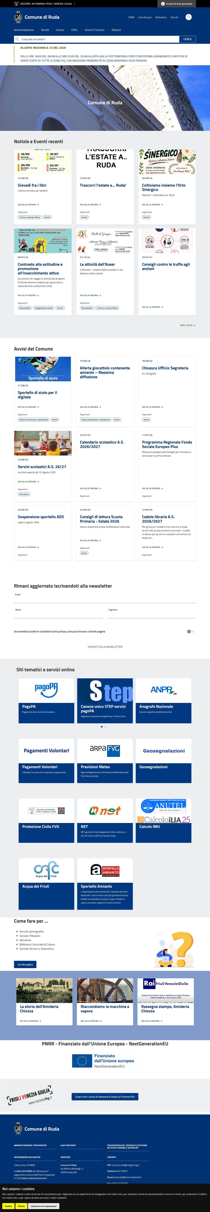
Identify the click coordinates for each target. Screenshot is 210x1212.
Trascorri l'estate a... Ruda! (103, 185)
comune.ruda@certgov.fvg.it (125, 1165)
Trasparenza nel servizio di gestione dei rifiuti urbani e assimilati (127, 1146)
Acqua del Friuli (35, 886)
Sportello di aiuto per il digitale (37, 394)
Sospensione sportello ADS (41, 517)
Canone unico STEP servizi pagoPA (103, 708)
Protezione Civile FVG (40, 826)
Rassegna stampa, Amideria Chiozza (165, 1008)
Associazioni (24, 307)
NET (84, 826)
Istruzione (24, 494)
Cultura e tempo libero (29, 217)
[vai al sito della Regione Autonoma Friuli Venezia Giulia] (44, 3)
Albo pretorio (68, 1145)
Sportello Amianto (96, 886)
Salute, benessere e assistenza (33, 419)
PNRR (131, 17)
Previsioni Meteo (95, 767)
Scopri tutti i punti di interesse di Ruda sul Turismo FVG (105, 1097)
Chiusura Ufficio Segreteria (165, 368)
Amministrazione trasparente (30, 1145)
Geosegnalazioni (153, 767)
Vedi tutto (186, 325)
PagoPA (29, 706)
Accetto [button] (8, 1206)
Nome (18, 609)
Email (17, 594)
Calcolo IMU (149, 826)
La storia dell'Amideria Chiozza (39, 1008)
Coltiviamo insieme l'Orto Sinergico (164, 187)
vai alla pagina (25, 964)
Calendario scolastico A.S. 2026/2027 (102, 444)
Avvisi (54, 419)
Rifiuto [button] (21, 1206)
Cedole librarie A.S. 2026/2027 (158, 519)
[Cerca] (189, 17)
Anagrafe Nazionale (156, 706)
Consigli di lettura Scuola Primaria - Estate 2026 (101, 519)
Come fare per (145, 17)
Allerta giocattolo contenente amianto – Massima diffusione (105, 372)
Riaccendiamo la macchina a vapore (105, 1008)
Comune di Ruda (42, 1129)
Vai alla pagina (27, 204)
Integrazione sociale (44, 307)
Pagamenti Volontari (39, 767)
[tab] (102, 727)
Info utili (174, 17)
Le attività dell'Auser (97, 264)
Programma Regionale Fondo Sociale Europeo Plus (167, 444)
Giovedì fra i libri (32, 185)
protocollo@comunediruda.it (127, 1177)
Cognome (113, 609)
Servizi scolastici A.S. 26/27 (42, 466)
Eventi (47, 217)
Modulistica (161, 17)
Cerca (188, 39)
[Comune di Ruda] (18, 1128)
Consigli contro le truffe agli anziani (166, 266)
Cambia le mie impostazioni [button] (44, 1206)
